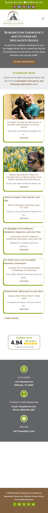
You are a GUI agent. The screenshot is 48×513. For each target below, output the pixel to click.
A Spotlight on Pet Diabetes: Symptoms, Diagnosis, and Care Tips (24, 237)
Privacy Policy (37, 496)
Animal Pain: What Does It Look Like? (24, 297)
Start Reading (24, 61)
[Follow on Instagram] (19, 7)
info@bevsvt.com (27, 406)
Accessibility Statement (24, 499)
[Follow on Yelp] (29, 7)
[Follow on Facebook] (15, 7)
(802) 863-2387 (28, 410)
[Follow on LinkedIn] (33, 7)
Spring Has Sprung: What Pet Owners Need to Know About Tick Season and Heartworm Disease (24, 177)
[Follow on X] (24, 7)
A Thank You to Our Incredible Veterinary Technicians (24, 269)
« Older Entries (11, 318)
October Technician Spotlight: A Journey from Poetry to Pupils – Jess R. (24, 124)
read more (24, 138)
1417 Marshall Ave (24, 382)
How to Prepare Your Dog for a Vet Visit (24, 206)
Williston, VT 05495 (23, 385)
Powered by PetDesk (22, 496)
